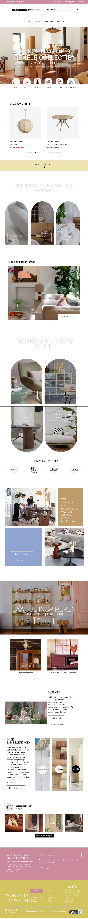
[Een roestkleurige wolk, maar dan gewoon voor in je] (14, 823)
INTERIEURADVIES (50, 891)
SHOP (36, 891)
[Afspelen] (26, 713)
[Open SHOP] (29, 21)
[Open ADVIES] (63, 21)
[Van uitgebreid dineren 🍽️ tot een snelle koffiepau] (74, 823)
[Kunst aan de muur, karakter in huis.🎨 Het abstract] (34, 823)
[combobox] (59, 10)
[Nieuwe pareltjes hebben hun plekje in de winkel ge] (54, 823)
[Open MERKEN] (41, 21)
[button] (6, 128)
